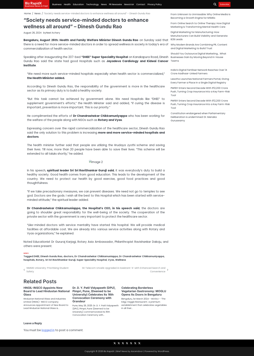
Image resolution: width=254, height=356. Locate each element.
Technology (92, 4)
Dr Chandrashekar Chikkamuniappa (96, 256)
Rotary (40, 260)
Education (78, 4)
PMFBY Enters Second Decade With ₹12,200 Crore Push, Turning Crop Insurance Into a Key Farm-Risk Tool (200, 91)
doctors (68, 256)
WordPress (163, 351)
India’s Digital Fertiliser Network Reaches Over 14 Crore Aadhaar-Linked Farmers (199, 71)
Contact (140, 4)
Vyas (111, 260)
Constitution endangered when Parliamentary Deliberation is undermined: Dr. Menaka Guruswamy (198, 117)
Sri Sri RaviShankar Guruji (60, 260)
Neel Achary (53, 32)
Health (67, 4)
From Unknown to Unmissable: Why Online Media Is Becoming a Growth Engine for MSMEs (200, 16)
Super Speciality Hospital (92, 260)
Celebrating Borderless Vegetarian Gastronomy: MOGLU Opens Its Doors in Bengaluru (143, 291)
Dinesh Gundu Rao (51, 256)
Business (57, 4)
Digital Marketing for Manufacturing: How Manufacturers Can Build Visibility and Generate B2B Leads (199, 35)
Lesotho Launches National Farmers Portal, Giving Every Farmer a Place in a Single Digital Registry (200, 80)
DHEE (36, 256)
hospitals (29, 260)
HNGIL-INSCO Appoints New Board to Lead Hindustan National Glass (47, 291)
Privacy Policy (155, 4)
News (104, 4)
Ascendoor (137, 351)
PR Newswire (115, 4)
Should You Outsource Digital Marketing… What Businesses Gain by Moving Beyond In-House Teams (198, 57)
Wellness (120, 260)
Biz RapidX (33, 3)
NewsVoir (129, 4)
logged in (48, 330)
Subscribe (224, 4)
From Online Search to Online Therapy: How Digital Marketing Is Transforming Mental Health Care (200, 24)
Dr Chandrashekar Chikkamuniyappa (141, 256)
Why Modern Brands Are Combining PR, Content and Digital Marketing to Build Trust (199, 46)
